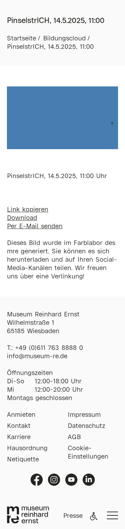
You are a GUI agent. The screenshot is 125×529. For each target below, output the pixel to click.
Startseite (21, 38)
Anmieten (21, 415)
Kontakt (19, 426)
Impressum (84, 415)
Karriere (19, 437)
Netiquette (23, 459)
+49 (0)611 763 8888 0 (49, 348)
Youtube (71, 480)
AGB (74, 437)
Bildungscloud (64, 38)
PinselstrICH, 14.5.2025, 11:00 (50, 47)
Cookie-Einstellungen (88, 453)
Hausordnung (27, 448)
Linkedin (89, 480)
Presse (73, 516)
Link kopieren (27, 210)
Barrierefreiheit (94, 516)
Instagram (54, 480)
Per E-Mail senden (34, 226)
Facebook (37, 480)
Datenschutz (86, 426)
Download (22, 218)
